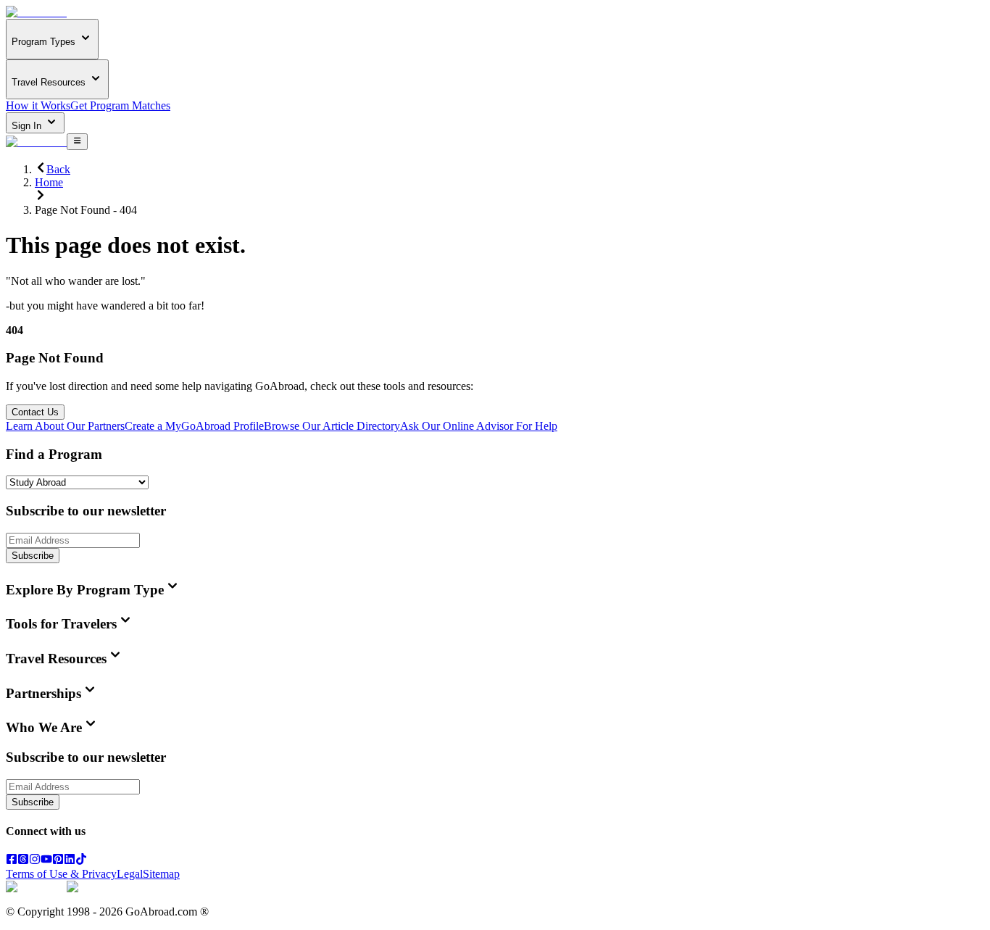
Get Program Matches (120, 105)
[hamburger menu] (77, 141)
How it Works (38, 105)
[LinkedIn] (69, 861)
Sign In (28, 125)
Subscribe (33, 555)
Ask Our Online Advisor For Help (478, 426)
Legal (130, 874)
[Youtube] (46, 861)
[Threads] (23, 861)
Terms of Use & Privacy (61, 874)
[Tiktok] (81, 861)
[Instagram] (35, 861)
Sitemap (161, 874)
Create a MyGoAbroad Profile (194, 426)
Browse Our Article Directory (332, 426)
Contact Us (35, 412)
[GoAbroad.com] (36, 12)
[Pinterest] (58, 861)
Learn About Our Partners (65, 426)
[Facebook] (11, 861)
